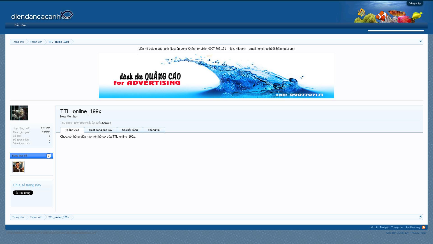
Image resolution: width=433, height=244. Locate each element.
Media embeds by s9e (84, 232)
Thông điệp (72, 130)
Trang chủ (397, 227)
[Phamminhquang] (18, 167)
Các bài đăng (130, 130)
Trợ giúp (384, 227)
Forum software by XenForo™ (38, 232)
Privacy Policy (418, 232)
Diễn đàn (20, 25)
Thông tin (154, 130)
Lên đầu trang (412, 227)
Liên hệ (374, 227)
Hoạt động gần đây (100, 130)
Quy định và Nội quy (397, 232)
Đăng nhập (415, 3)
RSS (423, 227)
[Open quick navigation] (420, 41)
